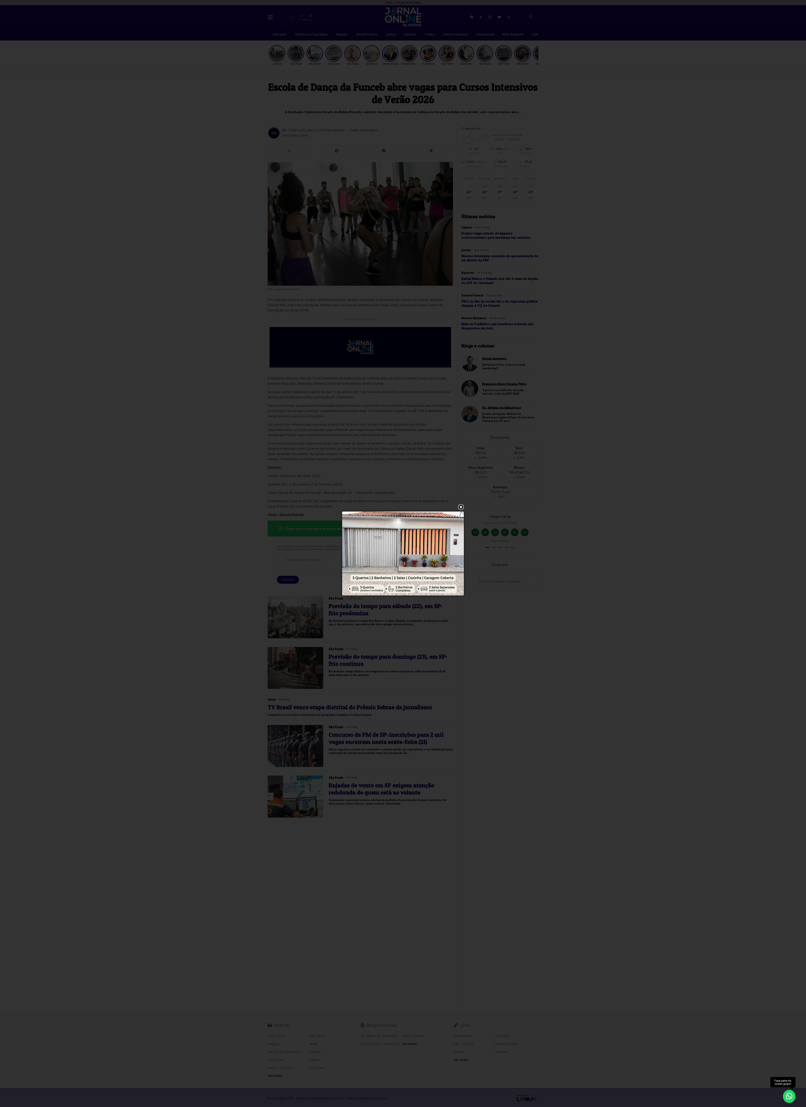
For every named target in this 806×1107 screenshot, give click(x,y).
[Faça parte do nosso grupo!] (789, 1096)
